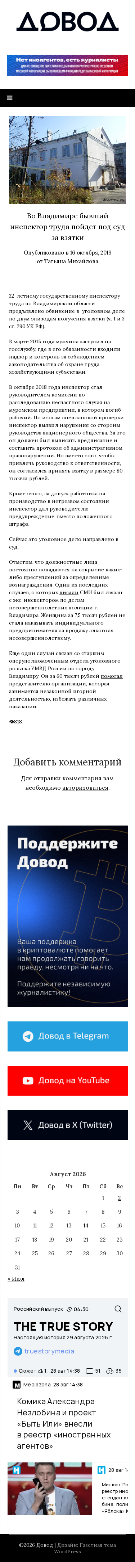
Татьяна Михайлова (71, 261)
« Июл (16, 1278)
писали (68, 592)
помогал (112, 676)
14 (86, 1225)
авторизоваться (85, 787)
